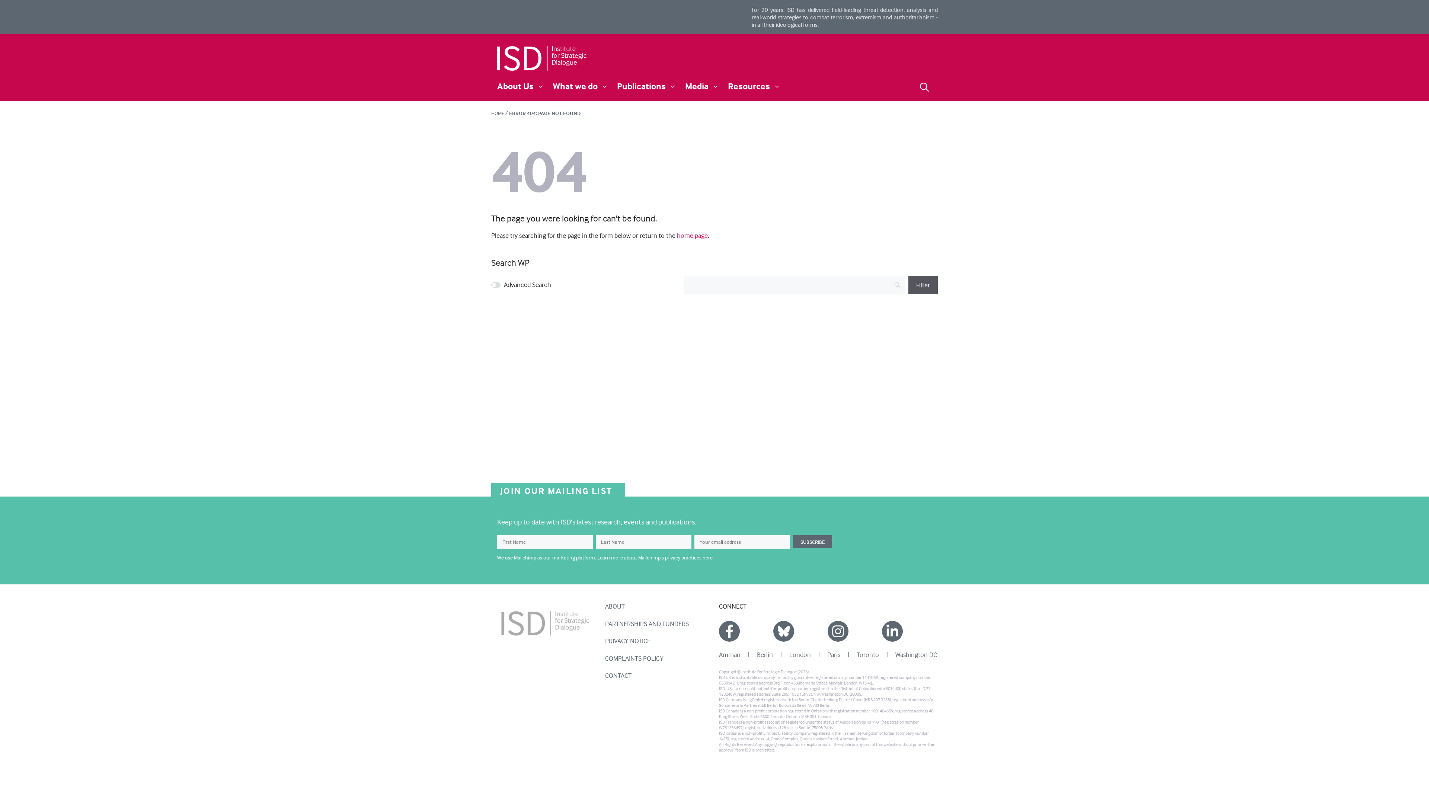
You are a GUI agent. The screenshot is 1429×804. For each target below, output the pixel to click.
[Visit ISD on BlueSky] (783, 631)
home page (692, 235)
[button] (924, 86)
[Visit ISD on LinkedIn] (892, 631)
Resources (749, 86)
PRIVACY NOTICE (627, 640)
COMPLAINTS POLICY (634, 658)
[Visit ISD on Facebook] (729, 631)
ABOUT (615, 606)
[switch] (496, 285)
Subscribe (812, 542)
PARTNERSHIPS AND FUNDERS (647, 623)
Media (697, 86)
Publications (641, 86)
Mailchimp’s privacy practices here (675, 557)
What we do (575, 86)
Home (497, 113)
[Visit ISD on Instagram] (838, 631)
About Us (515, 86)
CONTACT (618, 675)
